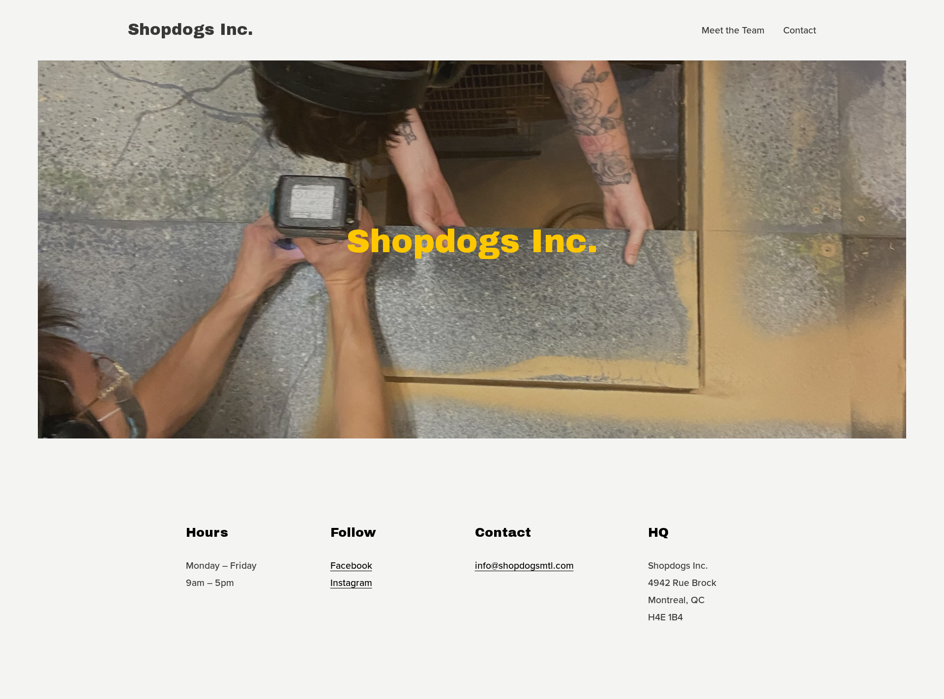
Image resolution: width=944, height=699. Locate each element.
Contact (799, 30)
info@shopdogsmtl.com (524, 565)
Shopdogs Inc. (190, 29)
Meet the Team (733, 30)
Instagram (351, 582)
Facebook (351, 565)
